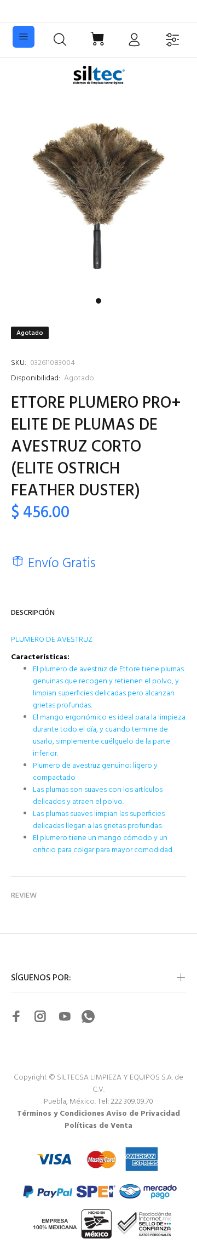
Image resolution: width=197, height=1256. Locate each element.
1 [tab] (98, 301)
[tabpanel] (98, 194)
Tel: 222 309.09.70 (125, 1101)
